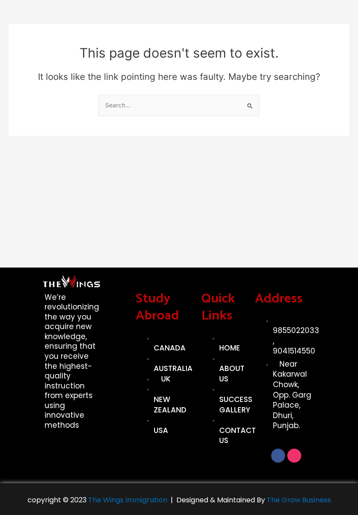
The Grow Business (299, 500)
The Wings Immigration (126, 500)
